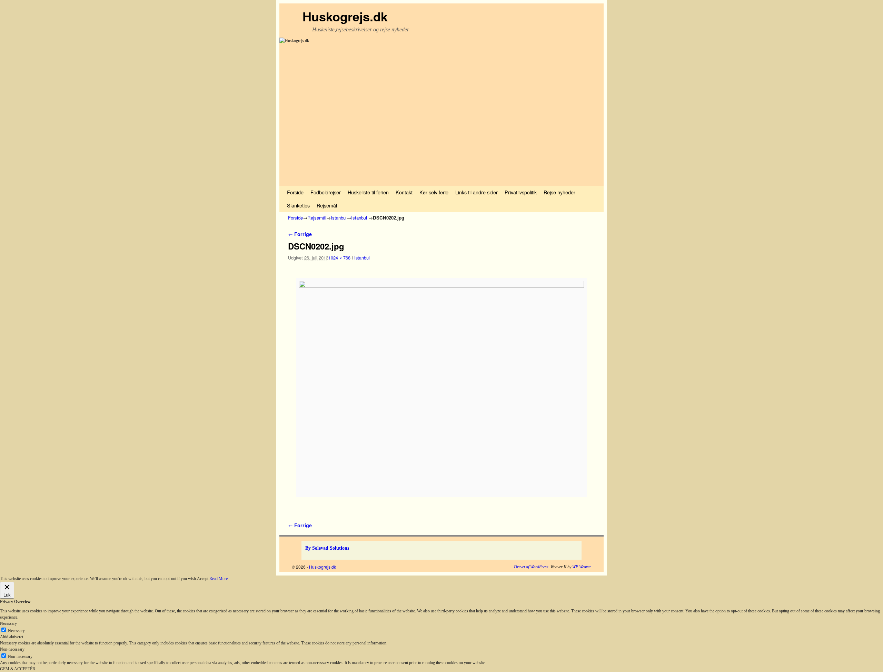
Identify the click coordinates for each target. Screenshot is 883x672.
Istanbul (339, 217)
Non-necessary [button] (12, 649)
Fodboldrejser (325, 192)
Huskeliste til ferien (368, 192)
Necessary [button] (8, 623)
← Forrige (300, 234)
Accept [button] (202, 578)
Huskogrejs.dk (345, 16)
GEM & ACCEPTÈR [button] (17, 668)
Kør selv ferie (433, 192)
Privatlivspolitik (521, 192)
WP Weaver (581, 566)
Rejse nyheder (559, 192)
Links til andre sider (476, 192)
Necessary (16, 630)
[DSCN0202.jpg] (441, 387)
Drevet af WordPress (531, 566)
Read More (218, 578)
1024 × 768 (339, 257)
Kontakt (404, 192)
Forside (295, 192)
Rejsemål (327, 205)
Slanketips (298, 205)
